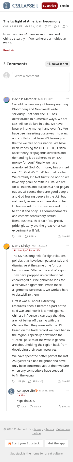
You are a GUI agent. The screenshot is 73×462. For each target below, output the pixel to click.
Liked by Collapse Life (28, 250)
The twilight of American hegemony (31, 21)
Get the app (56, 443)
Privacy (38, 429)
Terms (50, 429)
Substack (16, 453)
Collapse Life (12, 26)
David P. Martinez (24, 99)
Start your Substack (26, 443)
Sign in (64, 5)
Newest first (60, 64)
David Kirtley (21, 245)
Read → (8, 50)
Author (22, 395)
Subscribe (49, 5)
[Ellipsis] (67, 98)
